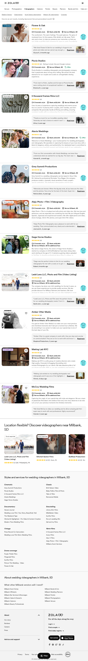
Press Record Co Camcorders (14, 532)
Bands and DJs (73, 9)
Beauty (55, 9)
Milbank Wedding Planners (54, 592)
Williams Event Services (54, 544)
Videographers (29, 9)
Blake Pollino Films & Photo (55, 491)
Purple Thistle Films (10, 554)
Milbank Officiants (10, 592)
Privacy (20, 654)
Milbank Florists (50, 595)
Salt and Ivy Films (52, 522)
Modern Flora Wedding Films (14, 522)
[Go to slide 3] (15, 289)
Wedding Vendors (7, 14)
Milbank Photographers (52, 598)
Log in (50, 624)
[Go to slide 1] (12, 289)
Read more (70, 50)
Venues (6, 9)
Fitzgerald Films (9, 557)
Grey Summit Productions (13, 488)
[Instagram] (60, 645)
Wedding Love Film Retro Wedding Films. (18, 535)
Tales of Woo (50, 494)
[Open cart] (83, 3)
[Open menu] (5, 3)
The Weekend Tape (10, 516)
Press (6, 630)
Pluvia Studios (9, 491)
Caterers (40, 9)
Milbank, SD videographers (51, 14)
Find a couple (53, 627)
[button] (26, 27)
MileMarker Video (52, 513)
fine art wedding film (53, 519)
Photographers (17, 9)
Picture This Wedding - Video (14, 563)
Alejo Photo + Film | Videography (57, 541)
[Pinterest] (53, 645)
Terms (27, 654)
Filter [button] (46, 656)
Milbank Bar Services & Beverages (15, 595)
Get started (54, 638)
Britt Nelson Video (52, 488)
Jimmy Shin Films (52, 510)
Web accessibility (57, 654)
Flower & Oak (8, 566)
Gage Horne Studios (11, 500)
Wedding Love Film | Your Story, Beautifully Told (20, 513)
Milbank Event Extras (11, 589)
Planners (63, 9)
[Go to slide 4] (17, 289)
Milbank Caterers (10, 601)
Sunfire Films (50, 516)
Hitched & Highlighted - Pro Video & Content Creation (22, 519)
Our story (7, 620)
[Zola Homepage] (13, 3)
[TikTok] (63, 645)
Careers (7, 627)
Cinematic (64, 14)
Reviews (7, 623)
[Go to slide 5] (19, 289)
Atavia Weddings (10, 497)
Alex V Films (50, 538)
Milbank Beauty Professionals (14, 604)
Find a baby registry (55, 631)
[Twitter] (56, 645)
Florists (47, 9)
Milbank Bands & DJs (52, 589)
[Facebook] (49, 645)
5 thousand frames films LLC (14, 494)
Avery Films (50, 535)
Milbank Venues (50, 601)
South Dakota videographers (33, 14)
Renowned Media (52, 497)
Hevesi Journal (9, 510)
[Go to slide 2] (13, 289)
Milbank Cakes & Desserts (13, 598)
